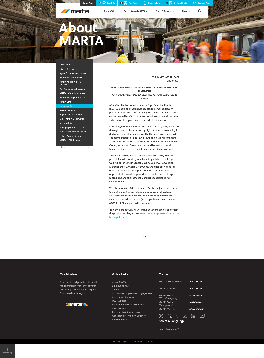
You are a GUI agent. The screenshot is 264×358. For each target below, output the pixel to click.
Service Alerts (88, 3)
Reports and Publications (71, 114)
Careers (116, 289)
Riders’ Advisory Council (71, 135)
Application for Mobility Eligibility (129, 315)
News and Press (67, 105)
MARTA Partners (67, 110)
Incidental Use (66, 123)
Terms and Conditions (143, 341)
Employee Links (120, 285)
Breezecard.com (120, 319)
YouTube (202, 316)
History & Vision (67, 68)
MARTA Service (169, 316)
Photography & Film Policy (72, 127)
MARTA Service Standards (71, 77)
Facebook (177, 316)
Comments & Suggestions (126, 312)
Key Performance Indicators (72, 88)
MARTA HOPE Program (70, 140)
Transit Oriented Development (128, 304)
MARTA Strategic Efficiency (72, 97)
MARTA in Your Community (72, 93)
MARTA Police (119, 300)
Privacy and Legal (118, 341)
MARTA (74, 11)
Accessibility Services (123, 297)
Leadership (65, 64)
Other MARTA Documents (72, 118)
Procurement (119, 308)
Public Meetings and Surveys (73, 131)
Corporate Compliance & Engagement (132, 293)
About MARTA (119, 282)
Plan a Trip (109, 11)
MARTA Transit (161, 316)
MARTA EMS (65, 101)
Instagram (185, 316)
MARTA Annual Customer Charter (71, 83)
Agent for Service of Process (73, 73)
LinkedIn (193, 316)
